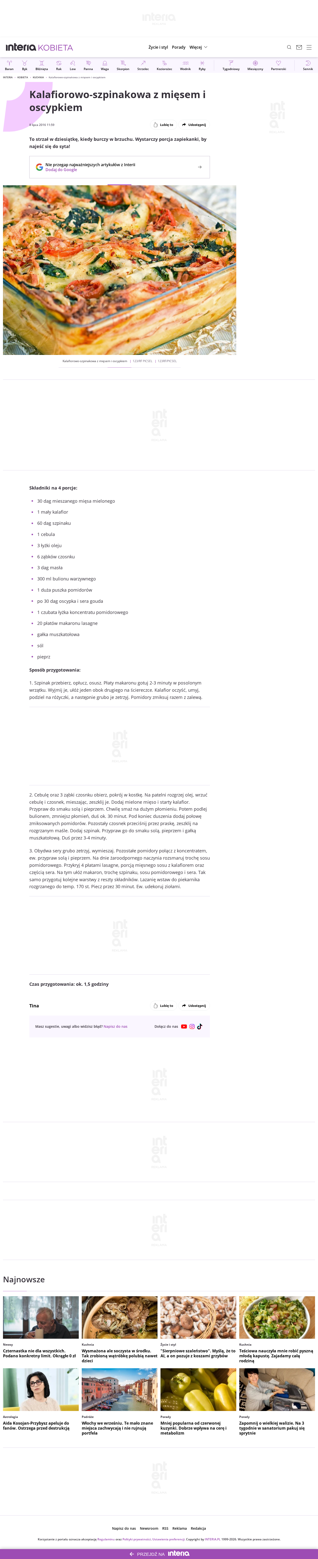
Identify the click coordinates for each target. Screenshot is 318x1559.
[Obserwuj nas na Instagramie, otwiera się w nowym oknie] (192, 1026)
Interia (8, 77)
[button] (199, 47)
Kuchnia (38, 77)
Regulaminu (106, 1539)
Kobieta (22, 77)
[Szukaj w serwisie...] (289, 47)
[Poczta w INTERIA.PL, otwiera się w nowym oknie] (299, 47)
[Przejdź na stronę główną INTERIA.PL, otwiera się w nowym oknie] (21, 47)
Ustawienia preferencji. (168, 1539)
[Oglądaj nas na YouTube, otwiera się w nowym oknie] (184, 1026)
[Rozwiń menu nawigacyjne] (309, 47)
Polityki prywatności (136, 1539)
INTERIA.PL (213, 1539)
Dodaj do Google (87, 169)
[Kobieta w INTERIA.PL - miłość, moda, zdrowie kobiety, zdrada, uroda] (56, 47)
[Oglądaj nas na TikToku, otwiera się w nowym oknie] (200, 1026)
